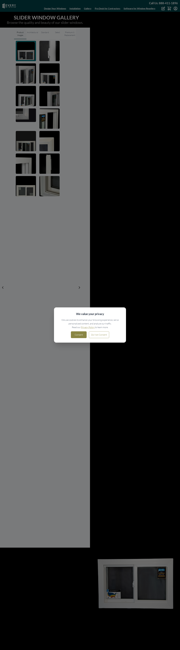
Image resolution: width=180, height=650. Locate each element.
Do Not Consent (99, 334)
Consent (79, 334)
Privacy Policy (88, 327)
